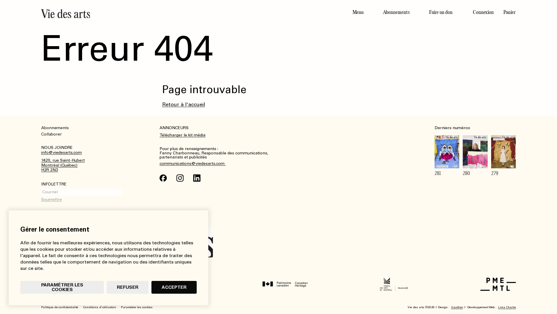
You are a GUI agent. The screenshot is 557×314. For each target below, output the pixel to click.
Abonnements (396, 12)
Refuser (127, 287)
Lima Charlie (507, 307)
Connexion (483, 12)
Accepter (174, 287)
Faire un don (441, 12)
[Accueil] (157, 13)
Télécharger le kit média (182, 135)
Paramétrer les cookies (62, 287)
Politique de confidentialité (59, 307)
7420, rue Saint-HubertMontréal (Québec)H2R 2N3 (63, 165)
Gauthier (457, 307)
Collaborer (51, 134)
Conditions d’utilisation (99, 307)
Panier (509, 12)
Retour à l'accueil (183, 104)
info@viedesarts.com (61, 152)
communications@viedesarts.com (193, 164)
